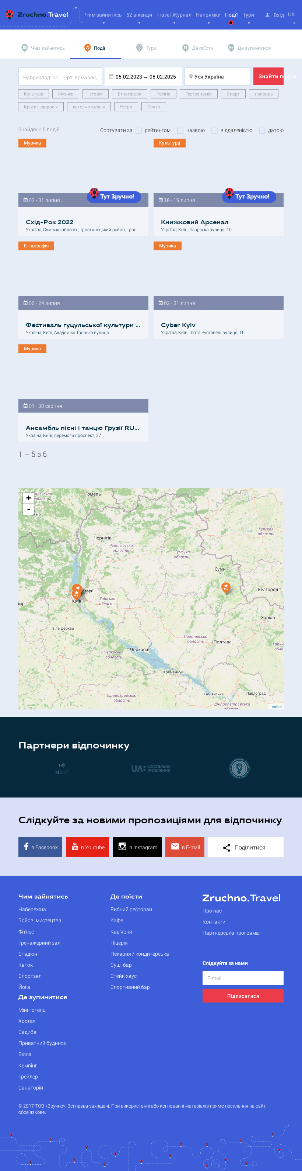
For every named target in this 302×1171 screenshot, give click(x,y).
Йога (24, 986)
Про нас (212, 910)
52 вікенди (139, 14)
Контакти (214, 921)
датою (276, 130)
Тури (248, 14)
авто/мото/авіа (89, 107)
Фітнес (26, 931)
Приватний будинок (42, 1042)
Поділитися (249, 847)
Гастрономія (199, 94)
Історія (95, 94)
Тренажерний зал (39, 942)
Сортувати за (116, 130)
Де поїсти (126, 897)
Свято (153, 107)
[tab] (43, 48)
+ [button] (28, 498)
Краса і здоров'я (41, 107)
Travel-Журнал (174, 14)
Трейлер (28, 1076)
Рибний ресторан (131, 909)
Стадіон (27, 953)
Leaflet (276, 706)
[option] (62, 768)
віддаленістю (236, 130)
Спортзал (30, 975)
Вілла (25, 1053)
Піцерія (119, 942)
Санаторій (30, 1087)
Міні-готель (32, 1009)
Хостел (26, 1020)
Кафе (116, 920)
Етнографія (129, 94)
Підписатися (243, 996)
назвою (195, 130)
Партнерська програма (231, 932)
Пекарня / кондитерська (139, 953)
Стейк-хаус (123, 975)
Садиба (27, 1031)
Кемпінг (27, 1065)
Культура (33, 94)
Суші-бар (121, 964)
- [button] (28, 509)
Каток (25, 964)
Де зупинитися (42, 998)
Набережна (32, 909)
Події (231, 14)
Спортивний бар (130, 986)
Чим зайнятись (43, 897)
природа (264, 94)
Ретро (126, 107)
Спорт (233, 94)
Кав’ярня (121, 931)
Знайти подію (271, 76)
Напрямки (208, 14)
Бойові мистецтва (40, 920)
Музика (65, 94)
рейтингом (158, 130)
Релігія (164, 94)
